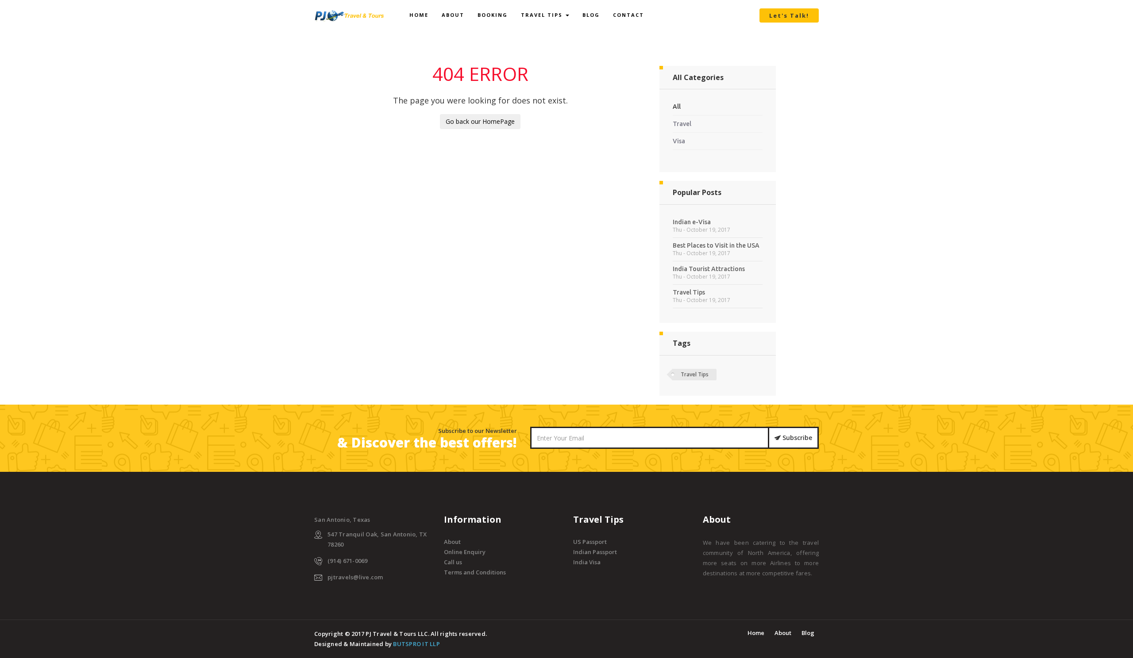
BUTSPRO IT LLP (416, 644)
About (453, 14)
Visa (679, 141)
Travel (682, 123)
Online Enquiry (465, 552)
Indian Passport (595, 552)
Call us (453, 562)
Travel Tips (543, 14)
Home (418, 14)
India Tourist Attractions (709, 268)
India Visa (587, 562)
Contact (628, 14)
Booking (493, 14)
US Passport (590, 542)
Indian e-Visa (692, 222)
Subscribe (796, 437)
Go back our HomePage (480, 121)
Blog (591, 14)
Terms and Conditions (475, 572)
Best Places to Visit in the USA (716, 245)
